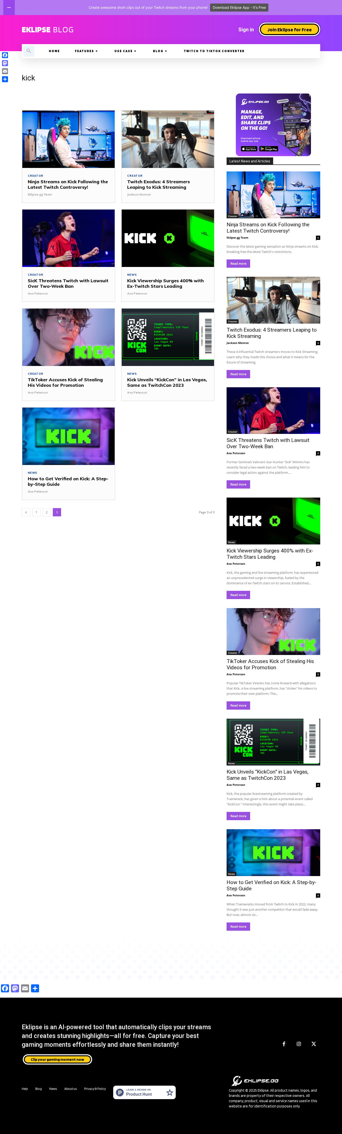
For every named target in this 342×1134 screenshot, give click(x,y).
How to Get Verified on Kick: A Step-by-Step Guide (68, 481)
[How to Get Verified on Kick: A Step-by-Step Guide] (68, 436)
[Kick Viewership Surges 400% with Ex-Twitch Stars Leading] (168, 238)
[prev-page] (26, 512)
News (132, 274)
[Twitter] (314, 1044)
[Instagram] (299, 1044)
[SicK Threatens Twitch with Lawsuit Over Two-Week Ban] (68, 238)
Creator (35, 175)
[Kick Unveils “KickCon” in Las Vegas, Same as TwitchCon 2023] (168, 337)
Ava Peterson (38, 293)
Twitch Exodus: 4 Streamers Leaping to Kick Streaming (158, 184)
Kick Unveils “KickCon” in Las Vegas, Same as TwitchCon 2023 (167, 382)
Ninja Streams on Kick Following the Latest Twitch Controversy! (68, 184)
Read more (238, 263)
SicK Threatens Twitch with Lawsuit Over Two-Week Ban (68, 283)
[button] (28, 51)
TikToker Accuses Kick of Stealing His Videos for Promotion (65, 382)
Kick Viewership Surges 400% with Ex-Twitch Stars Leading (165, 283)
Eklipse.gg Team (40, 194)
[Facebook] (284, 1044)
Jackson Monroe (139, 194)
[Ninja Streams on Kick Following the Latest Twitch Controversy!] (68, 139)
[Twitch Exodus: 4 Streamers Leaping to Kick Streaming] (168, 139)
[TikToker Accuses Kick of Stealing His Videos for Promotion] (68, 337)
